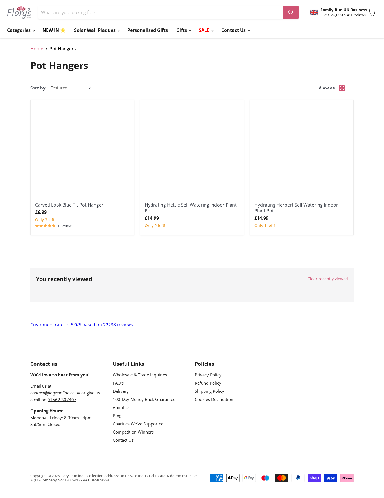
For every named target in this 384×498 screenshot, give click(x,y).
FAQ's (118, 383)
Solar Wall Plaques (95, 30)
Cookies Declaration (214, 399)
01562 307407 (62, 399)
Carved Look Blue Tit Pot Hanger (69, 205)
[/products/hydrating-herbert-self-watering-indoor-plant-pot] (301, 152)
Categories (19, 30)
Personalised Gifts (147, 30)
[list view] (350, 88)
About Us (121, 407)
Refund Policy (208, 383)
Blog (117, 415)
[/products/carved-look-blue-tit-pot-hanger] (82, 152)
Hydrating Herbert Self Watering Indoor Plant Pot (296, 208)
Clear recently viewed (328, 279)
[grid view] (342, 88)
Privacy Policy (208, 375)
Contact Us (234, 30)
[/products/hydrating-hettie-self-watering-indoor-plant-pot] (192, 152)
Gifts (182, 30)
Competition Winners (133, 432)
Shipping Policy (209, 391)
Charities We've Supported (138, 424)
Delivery (121, 391)
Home (36, 48)
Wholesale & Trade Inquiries (140, 375)
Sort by (38, 88)
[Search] (291, 12)
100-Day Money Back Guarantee (144, 399)
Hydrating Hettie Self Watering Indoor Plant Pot (191, 208)
